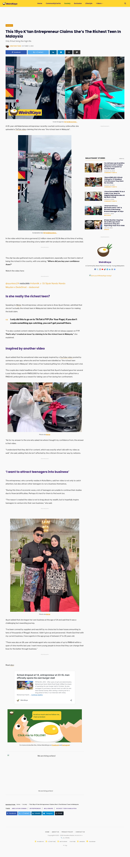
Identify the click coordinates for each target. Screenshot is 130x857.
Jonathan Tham (15, 46)
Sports (106, 229)
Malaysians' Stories (95, 158)
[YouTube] (102, 269)
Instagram (66, 745)
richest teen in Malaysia (66, 808)
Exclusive (107, 215)
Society (9, 25)
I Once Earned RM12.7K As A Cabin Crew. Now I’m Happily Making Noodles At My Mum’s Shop (114, 194)
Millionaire (48, 808)
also (12, 665)
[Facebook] (95, 269)
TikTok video (20, 129)
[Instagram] (100, 269)
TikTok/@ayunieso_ (70, 122)
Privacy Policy (67, 832)
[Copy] (76, 52)
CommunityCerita (110, 172)
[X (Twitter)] (97, 269)
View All (121, 158)
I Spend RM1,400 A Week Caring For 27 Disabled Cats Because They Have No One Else (114, 180)
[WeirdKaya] (10, 3)
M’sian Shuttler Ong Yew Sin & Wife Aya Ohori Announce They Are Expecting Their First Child (114, 223)
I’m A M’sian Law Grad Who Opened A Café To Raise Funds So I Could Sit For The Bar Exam (114, 166)
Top (65, 845)
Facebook (55, 745)
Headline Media (69, 835)
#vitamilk (34, 283)
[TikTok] (105, 269)
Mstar (18, 305)
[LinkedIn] (53, 52)
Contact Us (80, 832)
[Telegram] (61, 52)
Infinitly (67, 838)
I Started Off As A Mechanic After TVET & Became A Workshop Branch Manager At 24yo (114, 208)
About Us (55, 832)
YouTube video (66, 357)
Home (18, 804)
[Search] (125, 3)
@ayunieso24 (12, 283)
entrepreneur (35, 808)
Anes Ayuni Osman (19, 808)
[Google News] (114, 269)
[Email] (69, 52)
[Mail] (112, 269)
